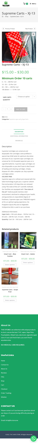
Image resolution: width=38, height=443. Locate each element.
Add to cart (20, 109)
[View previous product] (3, 28)
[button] (33, 34)
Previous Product (10, 29)
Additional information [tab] (19, 136)
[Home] (2, 16)
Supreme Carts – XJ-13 (16, 16)
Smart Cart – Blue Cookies (10, 255)
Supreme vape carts (15, 119)
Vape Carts (25, 119)
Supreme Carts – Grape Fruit (10, 291)
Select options (10, 264)
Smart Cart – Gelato (28, 254)
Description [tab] (19, 131)
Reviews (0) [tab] (19, 140)
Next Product (29, 29)
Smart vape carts (7, 251)
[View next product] (34, 28)
